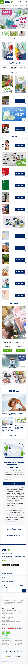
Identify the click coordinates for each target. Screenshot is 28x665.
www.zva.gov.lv (5, 641)
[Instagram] (14, 651)
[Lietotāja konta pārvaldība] (20, 2)
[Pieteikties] (24, 590)
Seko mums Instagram (13, 535)
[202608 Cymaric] (20, 84)
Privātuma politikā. (11, 521)
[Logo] (6, 634)
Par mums (4, 569)
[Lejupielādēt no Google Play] (6, 565)
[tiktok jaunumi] (7, 51)
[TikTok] (21, 651)
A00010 (11, 617)
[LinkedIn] (17, 651)
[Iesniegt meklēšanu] (26, 5)
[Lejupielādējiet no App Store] (15, 565)
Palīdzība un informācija (8, 573)
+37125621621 (7, 556)
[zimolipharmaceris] (14, 67)
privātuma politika (11, 602)
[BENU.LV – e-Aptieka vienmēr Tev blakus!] (6, 550)
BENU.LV (7, 660)
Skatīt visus (14, 72)
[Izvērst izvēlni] (2, 2)
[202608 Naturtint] (7, 84)
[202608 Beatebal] (14, 114)
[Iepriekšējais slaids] (1, 18)
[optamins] (14, 378)
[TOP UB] (14, 222)
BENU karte (6, 561)
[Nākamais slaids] (27, 18)
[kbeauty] (20, 51)
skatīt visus (19, 101)
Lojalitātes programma (7, 581)
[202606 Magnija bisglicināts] (14, 361)
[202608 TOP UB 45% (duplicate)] (14, 159)
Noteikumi (4, 577)
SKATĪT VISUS (7, 350)
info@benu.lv (9, 514)
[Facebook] (6, 651)
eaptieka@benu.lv (20, 556)
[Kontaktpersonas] (17, 2)
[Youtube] (10, 651)
